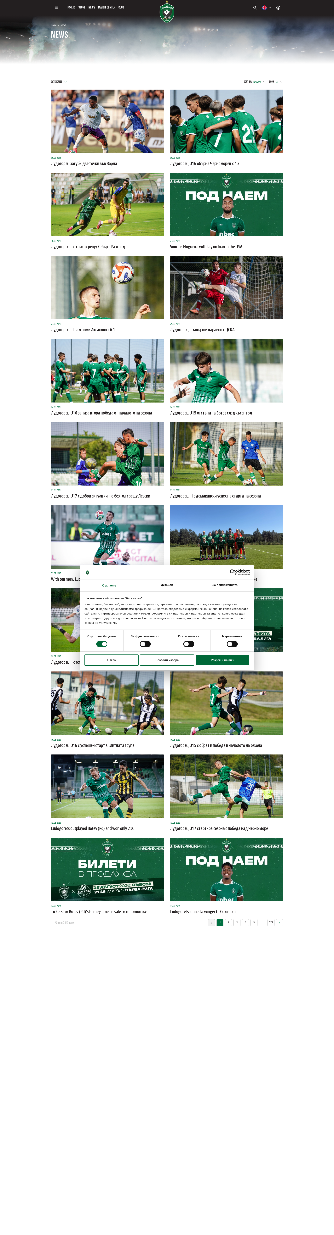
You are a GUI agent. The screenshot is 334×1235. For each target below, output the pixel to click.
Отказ (111, 660)
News (92, 7)
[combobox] (266, 7)
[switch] (145, 644)
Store (81, 7)
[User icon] (278, 7)
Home (54, 25)
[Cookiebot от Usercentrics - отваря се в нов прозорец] (233, 572)
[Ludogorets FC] (167, 11)
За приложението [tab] (225, 585)
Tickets (70, 7)
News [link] (63, 25)
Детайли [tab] (167, 585)
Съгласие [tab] (109, 585)
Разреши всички (222, 660)
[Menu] (56, 7)
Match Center (106, 7)
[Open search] (255, 7)
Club (121, 7)
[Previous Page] (279, 922)
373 (271, 922)
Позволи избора (167, 660)
